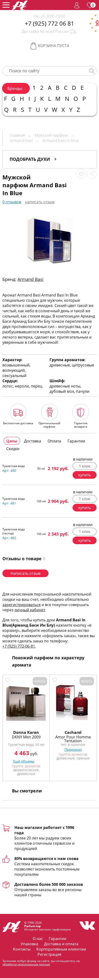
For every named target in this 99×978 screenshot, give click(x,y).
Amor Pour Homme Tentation (73, 739)
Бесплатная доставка (18, 423)
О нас (38, 938)
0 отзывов (11, 201)
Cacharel (73, 732)
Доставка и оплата (61, 944)
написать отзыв (39, 201)
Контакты (22, 949)
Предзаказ (73, 749)
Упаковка (29, 944)
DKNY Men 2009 (26, 737)
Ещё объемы (23, 761)
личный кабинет (29, 610)
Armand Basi (30, 279)
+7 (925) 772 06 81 (49, 23)
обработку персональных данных (26, 964)
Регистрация (49, 954)
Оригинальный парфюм (49, 424)
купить (84, 475)
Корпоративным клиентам (61, 949)
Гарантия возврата (80, 424)
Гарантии (57, 938)
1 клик (84, 466)
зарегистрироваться (21, 604)
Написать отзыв (25, 573)
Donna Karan (26, 732)
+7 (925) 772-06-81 (18, 646)
